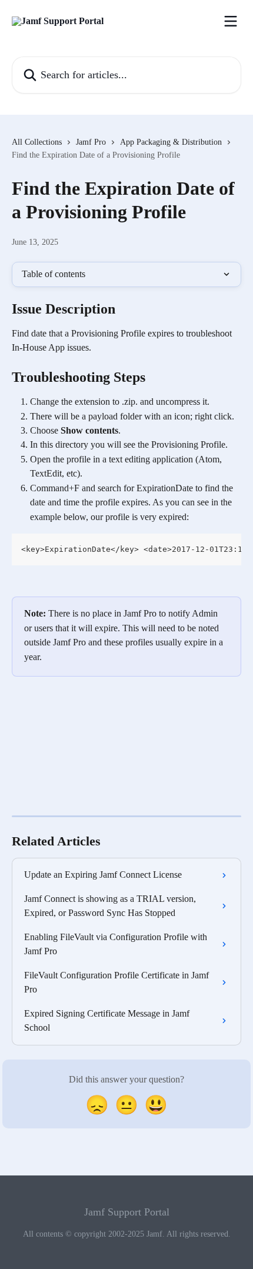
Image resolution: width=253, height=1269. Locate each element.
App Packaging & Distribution (171, 142)
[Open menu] (230, 21)
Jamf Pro (91, 142)
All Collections (37, 142)
